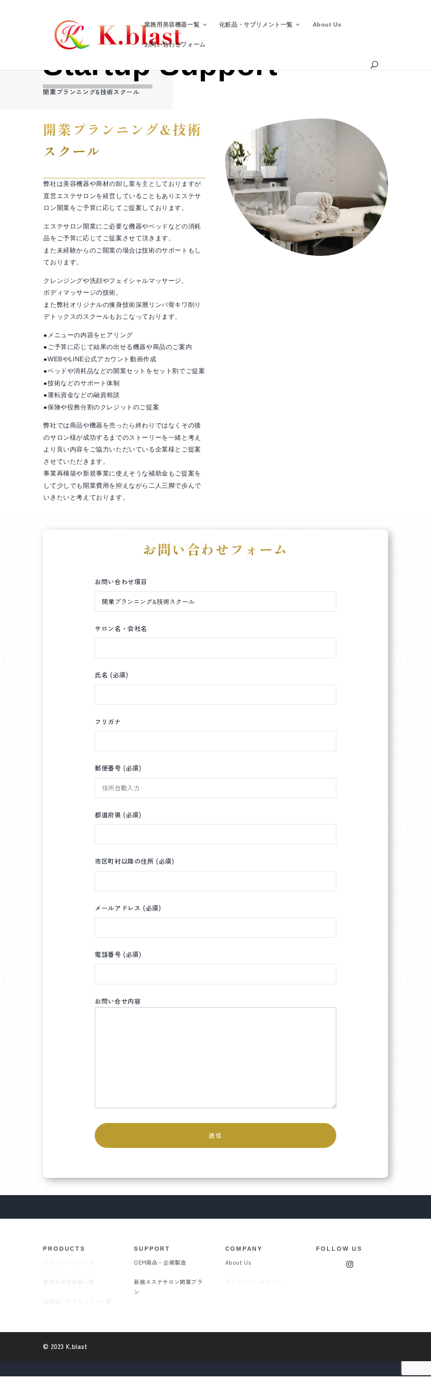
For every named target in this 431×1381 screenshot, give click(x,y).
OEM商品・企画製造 (160, 1262)
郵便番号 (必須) (118, 767)
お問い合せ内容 (118, 1001)
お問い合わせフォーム (175, 44)
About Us (327, 24)
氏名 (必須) (111, 674)
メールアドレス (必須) (128, 907)
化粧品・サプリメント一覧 (256, 24)
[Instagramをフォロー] (350, 1264)
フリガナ (108, 721)
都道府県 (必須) (118, 814)
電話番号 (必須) (118, 954)
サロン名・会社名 (121, 628)
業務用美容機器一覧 (172, 24)
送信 (215, 1135)
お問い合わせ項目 (121, 581)
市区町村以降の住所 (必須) (134, 861)
